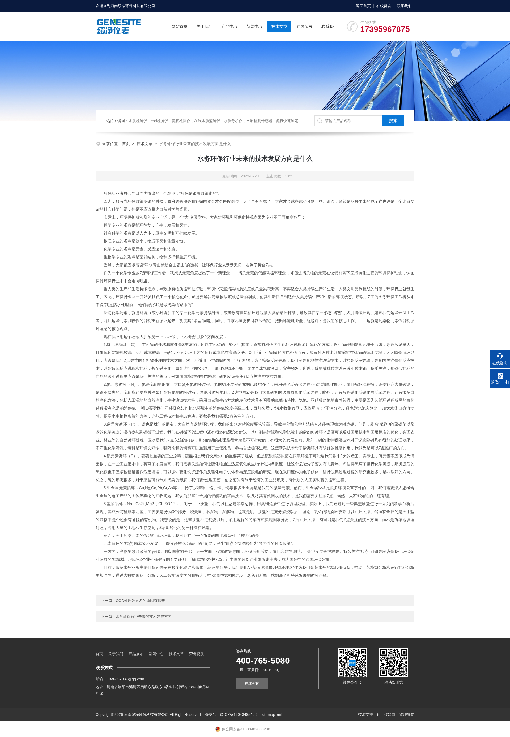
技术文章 (279, 26)
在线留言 (383, 6)
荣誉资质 (196, 654)
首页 (126, 143)
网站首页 (180, 26)
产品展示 (136, 654)
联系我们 (404, 6)
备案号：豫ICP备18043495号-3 (231, 714)
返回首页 (363, 6)
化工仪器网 (386, 714)
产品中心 (229, 26)
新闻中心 (254, 26)
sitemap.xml (272, 714)
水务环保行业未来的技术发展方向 (144, 616)
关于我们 (204, 26)
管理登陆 (407, 714)
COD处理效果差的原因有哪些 (140, 601)
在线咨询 (252, 683)
